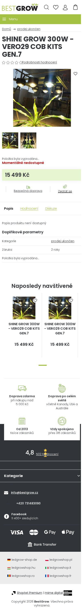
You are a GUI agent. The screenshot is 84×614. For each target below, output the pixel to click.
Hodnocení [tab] (29, 208)
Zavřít (62, 195)
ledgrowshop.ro (23, 576)
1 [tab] (43, 365)
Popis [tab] (8, 208)
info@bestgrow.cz (24, 493)
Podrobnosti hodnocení (39, 62)
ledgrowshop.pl (61, 560)
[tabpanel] (24, 325)
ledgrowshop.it (60, 568)
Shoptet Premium (29, 593)
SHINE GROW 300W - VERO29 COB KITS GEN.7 (24, 329)
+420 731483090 (28, 503)
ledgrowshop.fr (60, 576)
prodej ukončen (62, 241)
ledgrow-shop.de (24, 560)
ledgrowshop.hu (23, 568)
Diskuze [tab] (51, 208)
